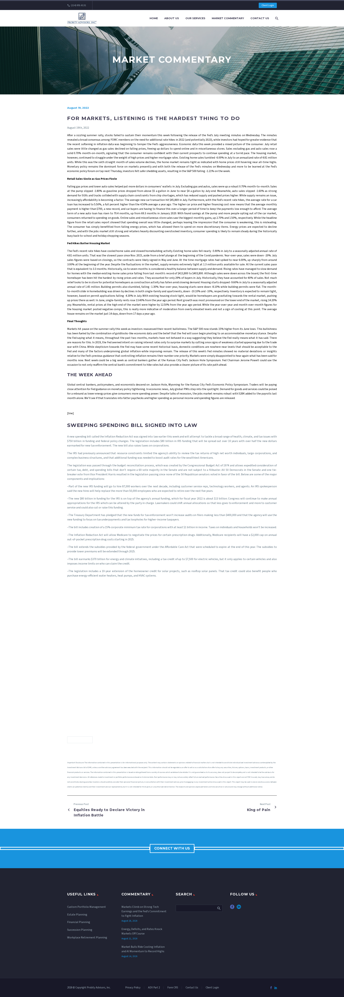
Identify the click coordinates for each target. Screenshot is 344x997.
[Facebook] (271, 987)
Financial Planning (78, 922)
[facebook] (232, 908)
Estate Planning (77, 915)
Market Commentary (228, 18)
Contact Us (259, 18)
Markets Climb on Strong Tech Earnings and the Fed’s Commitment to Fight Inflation (143, 911)
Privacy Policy (132, 987)
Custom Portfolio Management (86, 907)
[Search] (276, 18)
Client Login (268, 5)
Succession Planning (79, 930)
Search (219, 908)
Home (154, 18)
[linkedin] (239, 908)
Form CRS (172, 987)
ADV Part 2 (154, 987)
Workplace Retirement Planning (87, 937)
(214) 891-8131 (78, 5)
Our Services (195, 18)
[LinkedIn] (275, 987)
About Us (171, 18)
